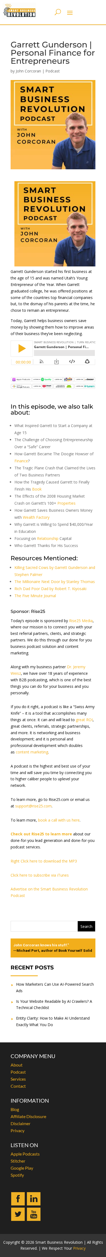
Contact (18, 1086)
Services (18, 1078)
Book (37, 489)
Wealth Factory (36, 517)
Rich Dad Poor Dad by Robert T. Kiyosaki (50, 588)
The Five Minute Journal (35, 595)
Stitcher (18, 1160)
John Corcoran (28, 71)
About (17, 1064)
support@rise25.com (33, 806)
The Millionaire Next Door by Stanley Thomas (54, 581)
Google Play (22, 1167)
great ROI (84, 719)
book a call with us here (59, 820)
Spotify (17, 1175)
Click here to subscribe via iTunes (40, 875)
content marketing (32, 752)
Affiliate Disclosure (28, 1116)
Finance (21, 460)
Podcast (52, 71)
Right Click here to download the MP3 (44, 861)
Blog (15, 1109)
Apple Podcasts (25, 1153)
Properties (66, 503)
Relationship (47, 538)
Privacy (17, 1130)
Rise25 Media (81, 620)
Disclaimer (20, 1123)
